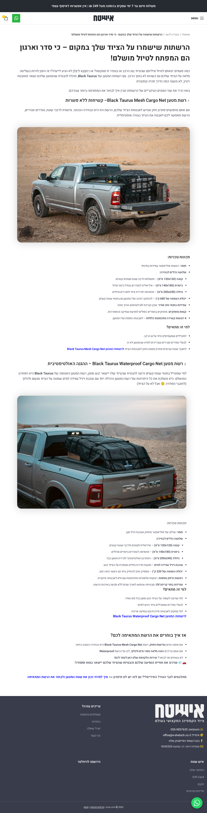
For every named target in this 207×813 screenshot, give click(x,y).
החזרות (96, 721)
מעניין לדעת (172, 35)
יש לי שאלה (93, 728)
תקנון (201, 784)
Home (186, 35)
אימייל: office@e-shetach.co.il (181, 735)
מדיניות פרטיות (195, 791)
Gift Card (198, 777)
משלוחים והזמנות (90, 714)
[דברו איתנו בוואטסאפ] (197, 803)
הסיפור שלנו (197, 770)
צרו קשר (95, 735)
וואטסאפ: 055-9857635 (185, 729)
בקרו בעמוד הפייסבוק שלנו (184, 741)
